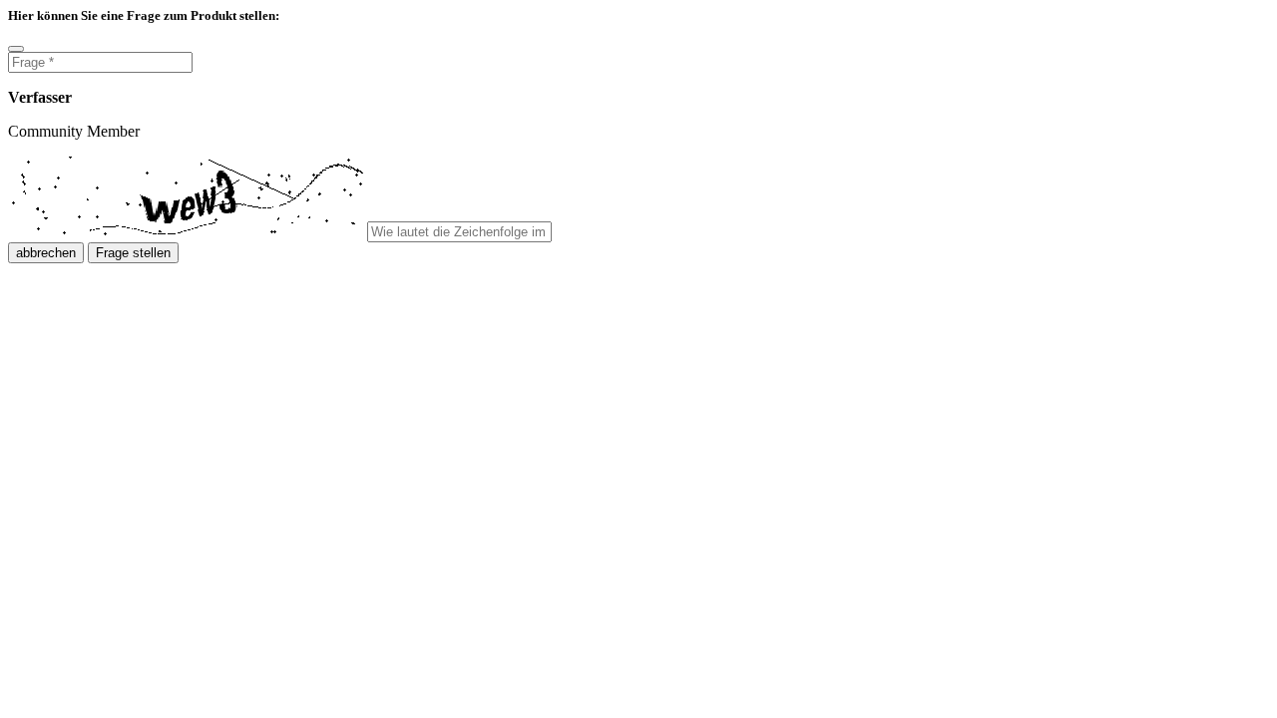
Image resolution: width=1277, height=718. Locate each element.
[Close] (16, 49)
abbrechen (46, 252)
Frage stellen (133, 252)
